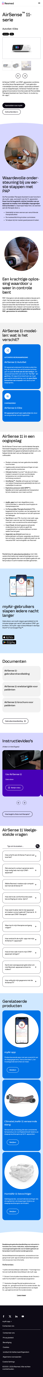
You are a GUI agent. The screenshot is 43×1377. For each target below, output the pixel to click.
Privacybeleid (8, 1338)
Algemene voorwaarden (12, 1357)
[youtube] (23, 1316)
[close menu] (39, 3)
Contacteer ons (9, 1333)
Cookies (6, 1347)
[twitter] (10, 1316)
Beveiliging (7, 1342)
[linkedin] (16, 1316)
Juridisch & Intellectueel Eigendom (16, 1352)
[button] (13, 105)
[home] (8, 3)
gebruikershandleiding (22, 554)
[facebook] (3, 1316)
